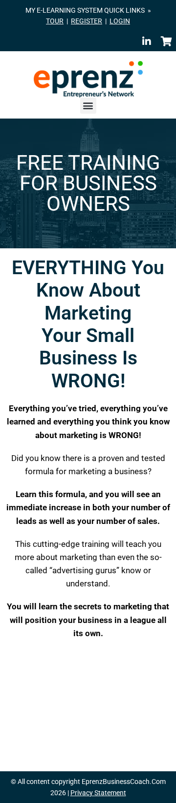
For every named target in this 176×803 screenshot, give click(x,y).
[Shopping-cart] (166, 41)
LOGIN (120, 21)
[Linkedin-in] (147, 41)
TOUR (55, 21)
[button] (88, 106)
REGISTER (86, 21)
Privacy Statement (98, 793)
